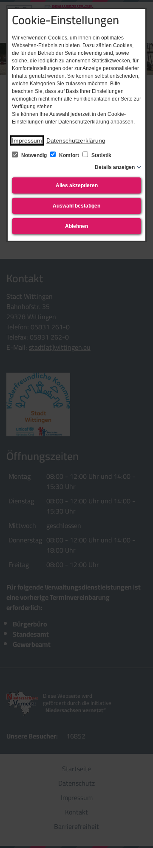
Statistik (100, 155)
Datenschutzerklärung (75, 140)
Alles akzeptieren (77, 185)
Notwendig (34, 155)
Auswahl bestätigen (76, 206)
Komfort (69, 155)
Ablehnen (76, 226)
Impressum (27, 140)
